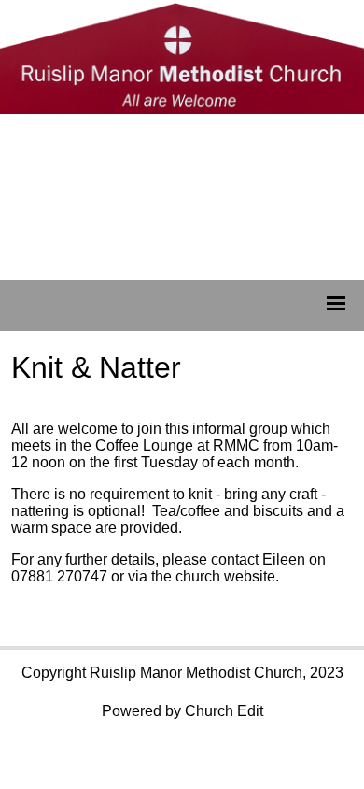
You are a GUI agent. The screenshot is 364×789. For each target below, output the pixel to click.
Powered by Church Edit (182, 711)
